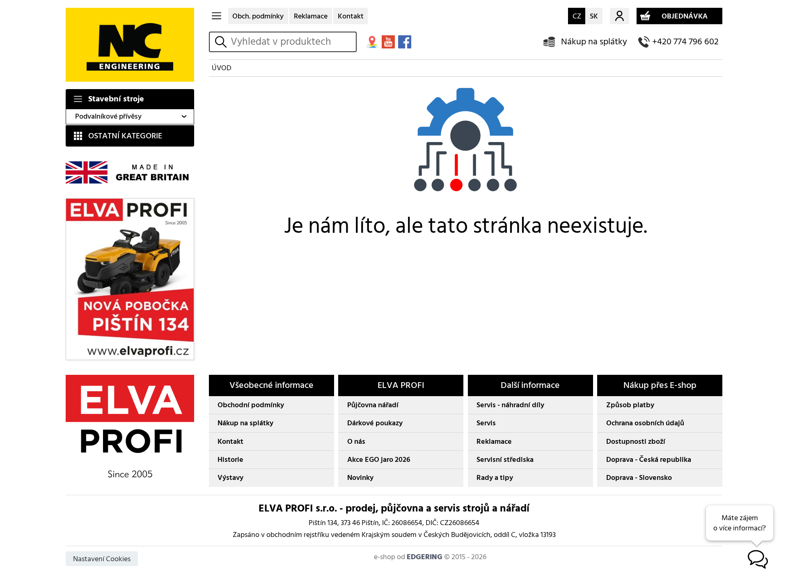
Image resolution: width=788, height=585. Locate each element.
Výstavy (230, 478)
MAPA (371, 41)
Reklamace (311, 16)
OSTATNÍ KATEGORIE (125, 135)
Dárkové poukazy (375, 423)
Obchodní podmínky (251, 405)
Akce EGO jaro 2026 (378, 460)
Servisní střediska (505, 460)
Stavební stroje (116, 99)
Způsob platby (630, 405)
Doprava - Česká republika (648, 460)
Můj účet (619, 16)
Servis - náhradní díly (510, 405)
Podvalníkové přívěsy (108, 116)
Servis (486, 423)
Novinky (360, 478)
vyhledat (222, 42)
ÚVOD (221, 68)
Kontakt (351, 16)
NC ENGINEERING (130, 45)
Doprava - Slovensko (639, 478)
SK (594, 16)
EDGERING (424, 557)
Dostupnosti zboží (635, 441)
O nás (356, 441)
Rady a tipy (494, 478)
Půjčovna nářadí (373, 405)
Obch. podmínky (258, 16)
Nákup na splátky (594, 41)
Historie (230, 460)
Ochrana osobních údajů (645, 423)
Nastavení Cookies (102, 559)
